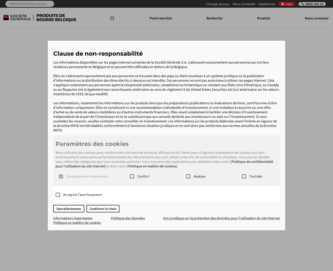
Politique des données (128, 218)
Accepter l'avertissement (82, 195)
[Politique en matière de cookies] (152, 166)
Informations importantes (73, 218)
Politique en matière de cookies (77, 222)
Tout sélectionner (68, 209)
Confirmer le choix (102, 209)
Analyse (200, 176)
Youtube (255, 176)
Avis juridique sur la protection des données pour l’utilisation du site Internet (221, 218)
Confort (143, 176)
